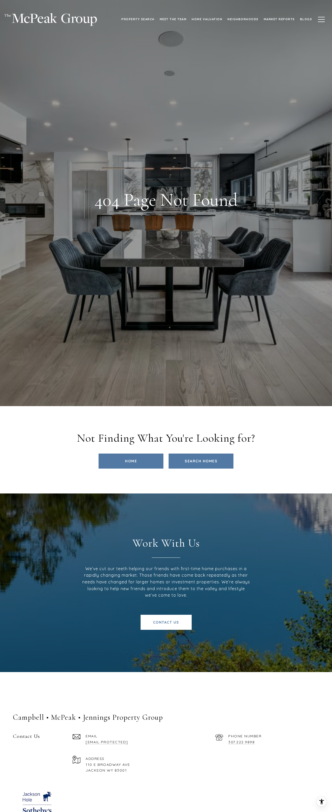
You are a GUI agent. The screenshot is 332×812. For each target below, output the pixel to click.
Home (131, 461)
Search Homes (201, 461)
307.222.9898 (241, 742)
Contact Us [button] (166, 622)
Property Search (138, 19)
